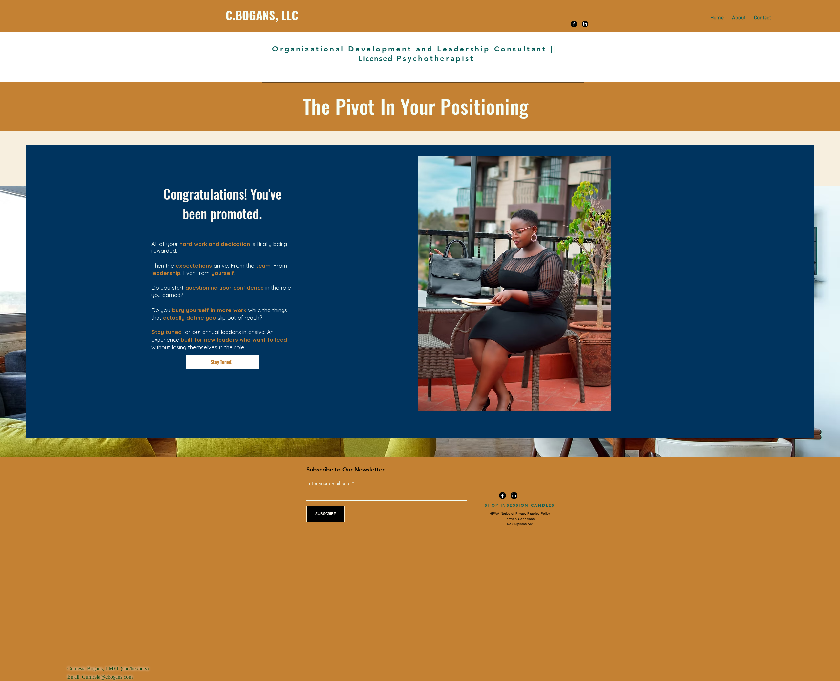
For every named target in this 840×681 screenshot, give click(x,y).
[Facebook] (574, 24)
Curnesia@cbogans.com (107, 677)
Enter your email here (328, 483)
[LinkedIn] (585, 24)
